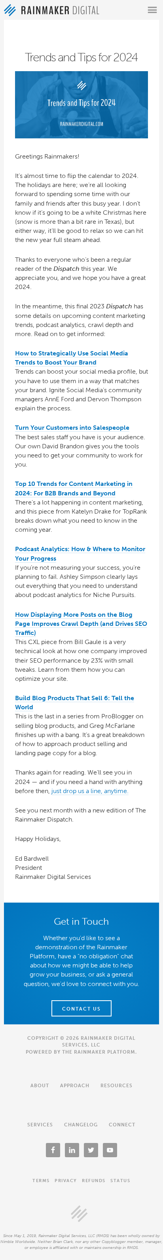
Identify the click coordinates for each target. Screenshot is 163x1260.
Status (120, 1180)
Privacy (66, 1180)
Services (40, 1125)
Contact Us (81, 1009)
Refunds (94, 1180)
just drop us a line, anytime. (90, 791)
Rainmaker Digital (51, 10)
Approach (74, 1085)
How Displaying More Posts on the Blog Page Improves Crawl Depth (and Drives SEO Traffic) (81, 624)
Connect (122, 1125)
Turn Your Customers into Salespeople (72, 427)
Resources (116, 1085)
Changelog (81, 1125)
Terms (41, 1180)
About (39, 1085)
